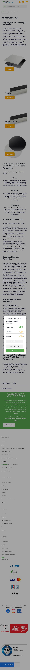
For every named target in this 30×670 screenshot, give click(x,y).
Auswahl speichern (15, 346)
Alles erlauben (15, 351)
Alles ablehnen (14, 341)
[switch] (21, 327)
